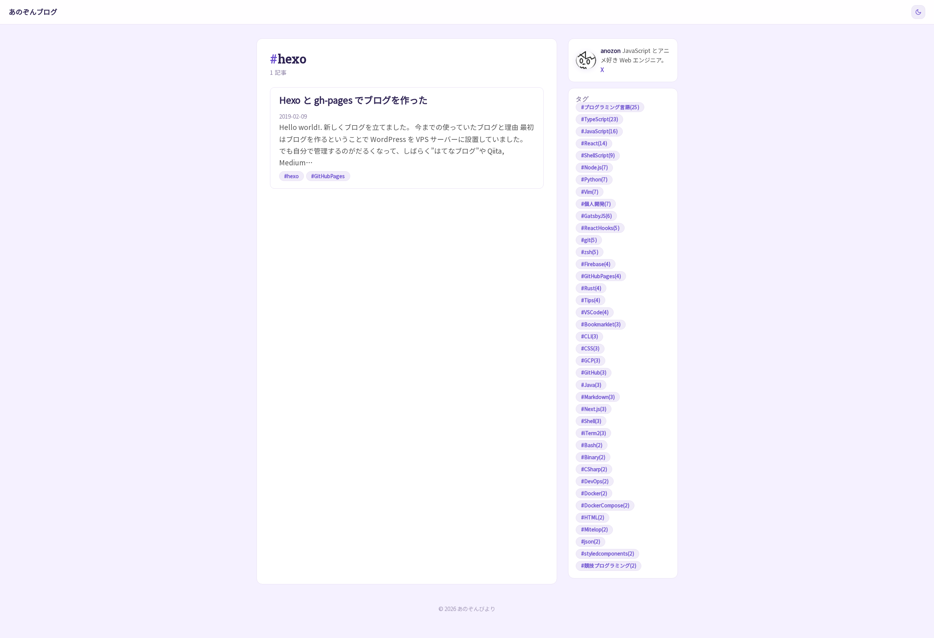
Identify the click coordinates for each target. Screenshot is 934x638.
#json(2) (590, 541)
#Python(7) (594, 179)
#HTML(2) (592, 517)
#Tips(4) (590, 300)
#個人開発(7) (596, 203)
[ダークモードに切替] (918, 12)
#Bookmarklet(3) (601, 324)
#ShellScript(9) (598, 155)
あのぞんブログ (33, 11)
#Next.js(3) (593, 408)
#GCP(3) (590, 360)
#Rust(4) (591, 288)
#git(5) (589, 239)
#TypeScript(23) (599, 119)
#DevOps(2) (595, 481)
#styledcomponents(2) (607, 553)
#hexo (291, 176)
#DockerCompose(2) (605, 505)
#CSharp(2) (594, 469)
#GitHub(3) (593, 372)
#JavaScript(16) (599, 131)
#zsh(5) (589, 251)
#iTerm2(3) (593, 433)
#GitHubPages (328, 176)
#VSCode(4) (595, 312)
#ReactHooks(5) (600, 227)
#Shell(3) (591, 420)
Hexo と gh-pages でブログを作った (353, 99)
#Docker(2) (594, 493)
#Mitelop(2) (594, 529)
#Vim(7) (589, 191)
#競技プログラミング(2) (608, 565)
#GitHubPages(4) (601, 276)
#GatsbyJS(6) (596, 215)
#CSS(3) (590, 348)
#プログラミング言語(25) (610, 107)
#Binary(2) (593, 457)
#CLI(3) (589, 336)
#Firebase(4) (595, 264)
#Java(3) (591, 384)
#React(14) (594, 143)
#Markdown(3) (598, 396)
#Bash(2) (591, 445)
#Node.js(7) (594, 167)
